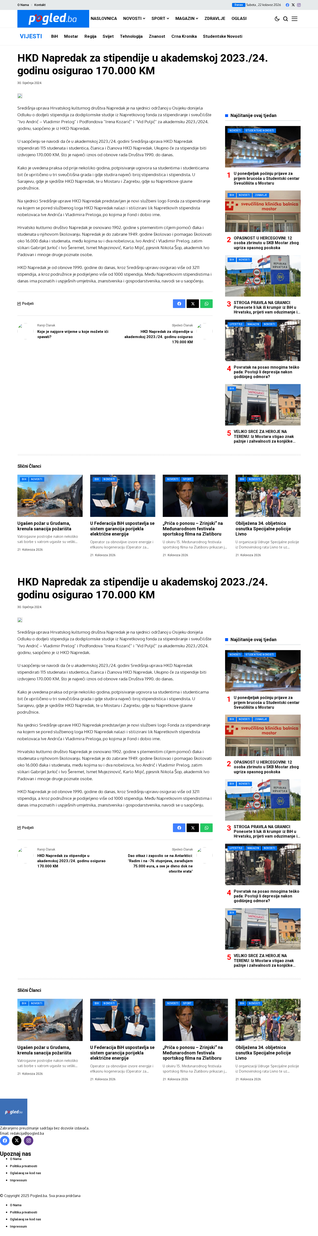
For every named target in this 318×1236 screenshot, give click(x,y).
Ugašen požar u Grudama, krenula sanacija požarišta (44, 526)
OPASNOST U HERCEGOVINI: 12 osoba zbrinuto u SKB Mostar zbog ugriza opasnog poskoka (266, 243)
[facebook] (287, 5)
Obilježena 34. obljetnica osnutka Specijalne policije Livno (263, 529)
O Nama (23, 5)
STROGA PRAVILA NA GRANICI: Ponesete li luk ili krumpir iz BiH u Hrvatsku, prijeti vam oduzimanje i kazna (265, 309)
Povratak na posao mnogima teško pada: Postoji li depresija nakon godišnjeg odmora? (266, 372)
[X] (293, 4)
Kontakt (39, 5)
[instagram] (299, 5)
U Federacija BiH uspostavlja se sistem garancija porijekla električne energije (122, 529)
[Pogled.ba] (53, 19)
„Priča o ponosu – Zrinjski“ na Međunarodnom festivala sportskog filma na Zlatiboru (193, 529)
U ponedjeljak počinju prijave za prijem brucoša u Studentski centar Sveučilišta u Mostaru (267, 178)
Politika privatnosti (23, 1166)
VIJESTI (31, 36)
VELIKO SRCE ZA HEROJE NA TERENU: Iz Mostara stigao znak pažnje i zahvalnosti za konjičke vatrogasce (264, 438)
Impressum (18, 1180)
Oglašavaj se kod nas (25, 1173)
